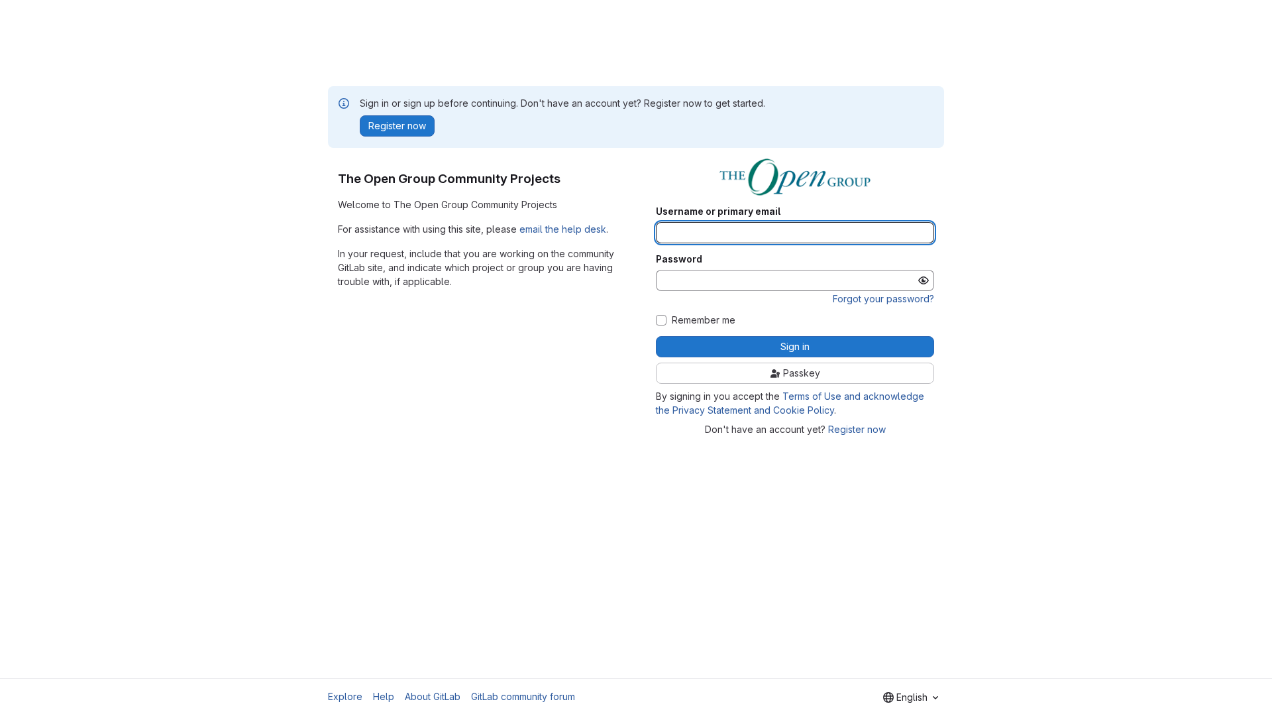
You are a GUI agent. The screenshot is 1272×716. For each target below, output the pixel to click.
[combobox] (910, 697)
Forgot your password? (883, 298)
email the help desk (562, 229)
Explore (345, 696)
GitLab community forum (523, 696)
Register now (857, 429)
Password (679, 259)
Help (383, 696)
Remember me (703, 320)
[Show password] (923, 280)
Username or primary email (718, 211)
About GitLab (432, 696)
